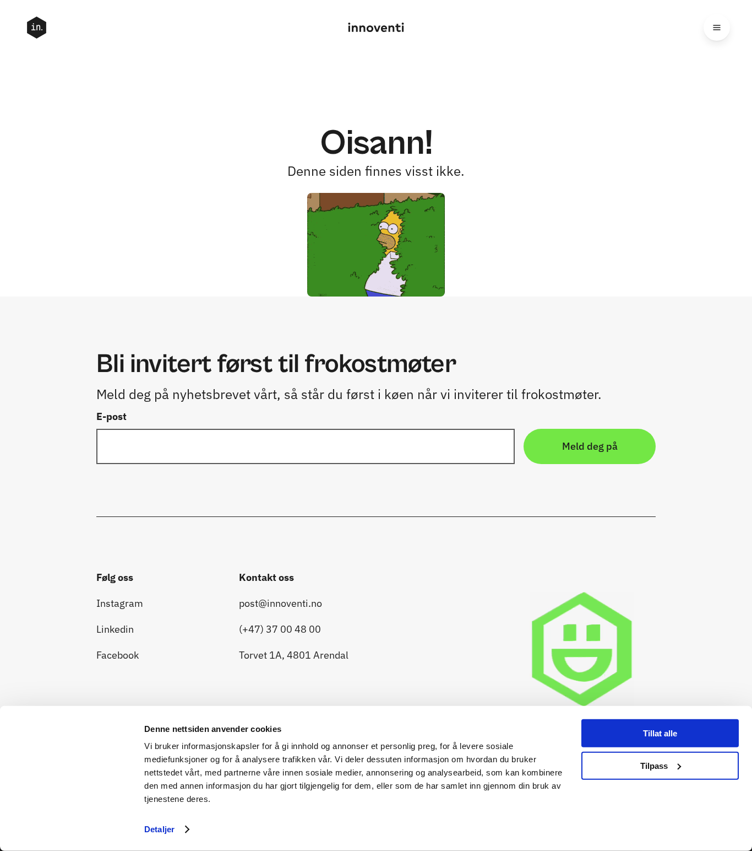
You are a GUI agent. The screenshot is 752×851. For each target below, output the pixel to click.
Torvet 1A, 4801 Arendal (295, 655)
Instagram (120, 603)
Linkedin (116, 629)
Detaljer (159, 829)
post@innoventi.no (280, 603)
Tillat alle (660, 733)
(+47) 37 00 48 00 (281, 629)
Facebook (117, 655)
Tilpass (654, 765)
